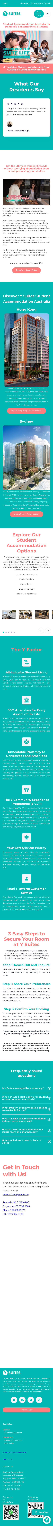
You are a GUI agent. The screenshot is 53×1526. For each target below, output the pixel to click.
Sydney (6, 1430)
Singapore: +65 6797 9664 (16, 1206)
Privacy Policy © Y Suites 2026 (14, 1452)
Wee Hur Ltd (7, 1459)
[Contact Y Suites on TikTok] (39, 1400)
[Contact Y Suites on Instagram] (30, 1400)
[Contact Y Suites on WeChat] (22, 1400)
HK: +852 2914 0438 (13, 1214)
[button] (47, 13)
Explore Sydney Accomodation (26, 514)
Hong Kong (8, 1437)
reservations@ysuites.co (16, 1194)
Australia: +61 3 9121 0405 (16, 1202)
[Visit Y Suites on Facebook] (14, 1400)
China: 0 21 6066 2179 (14, 1210)
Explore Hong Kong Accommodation (26, 411)
